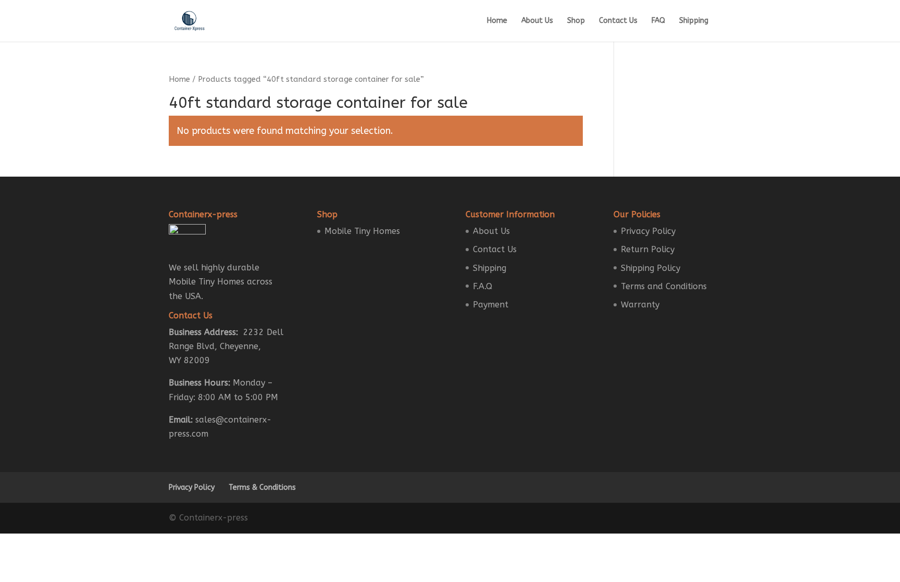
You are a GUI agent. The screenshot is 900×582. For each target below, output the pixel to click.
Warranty (640, 304)
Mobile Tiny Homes (362, 231)
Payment (490, 304)
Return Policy (647, 249)
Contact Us (618, 21)
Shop (576, 21)
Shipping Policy (650, 268)
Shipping (693, 21)
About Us (537, 21)
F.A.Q (482, 286)
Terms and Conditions (664, 286)
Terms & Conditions (262, 487)
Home (497, 21)
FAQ (658, 21)
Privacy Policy (648, 231)
